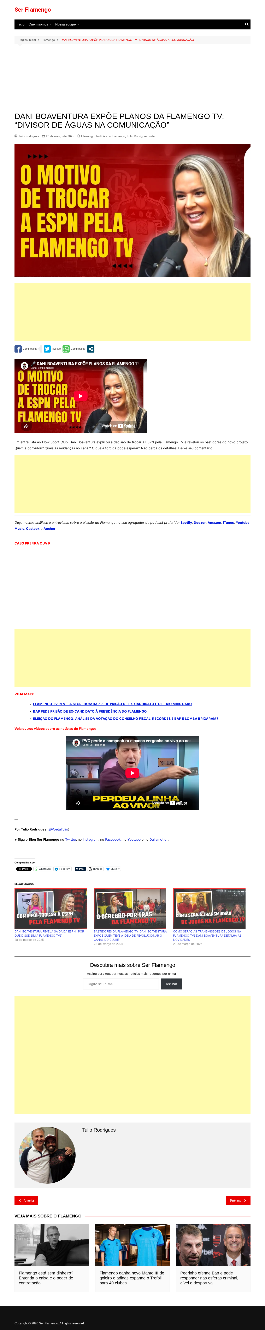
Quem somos (38, 24)
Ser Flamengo (32, 9)
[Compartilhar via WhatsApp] (74, 349)
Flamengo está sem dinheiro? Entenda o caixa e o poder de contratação (46, 1278)
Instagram (90, 839)
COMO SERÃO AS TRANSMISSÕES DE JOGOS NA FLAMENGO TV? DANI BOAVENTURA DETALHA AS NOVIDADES (207, 935)
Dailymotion (158, 839)
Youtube (134, 839)
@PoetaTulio (58, 829)
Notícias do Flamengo (110, 136)
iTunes (228, 522)
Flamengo (87, 136)
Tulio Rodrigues (28, 136)
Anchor (49, 528)
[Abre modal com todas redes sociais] (90, 349)
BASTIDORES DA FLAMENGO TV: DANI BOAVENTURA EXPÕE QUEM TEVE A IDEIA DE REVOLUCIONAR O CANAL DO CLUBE (130, 935)
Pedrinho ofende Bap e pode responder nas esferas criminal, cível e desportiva (209, 1278)
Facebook (113, 839)
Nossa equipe (65, 24)
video (152, 136)
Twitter (70, 839)
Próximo (235, 1200)
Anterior (29, 1200)
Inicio (20, 24)
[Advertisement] (132, 81)
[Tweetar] (52, 349)
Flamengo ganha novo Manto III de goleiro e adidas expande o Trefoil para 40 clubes (132, 1278)
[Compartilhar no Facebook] (25, 349)
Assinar (171, 984)
